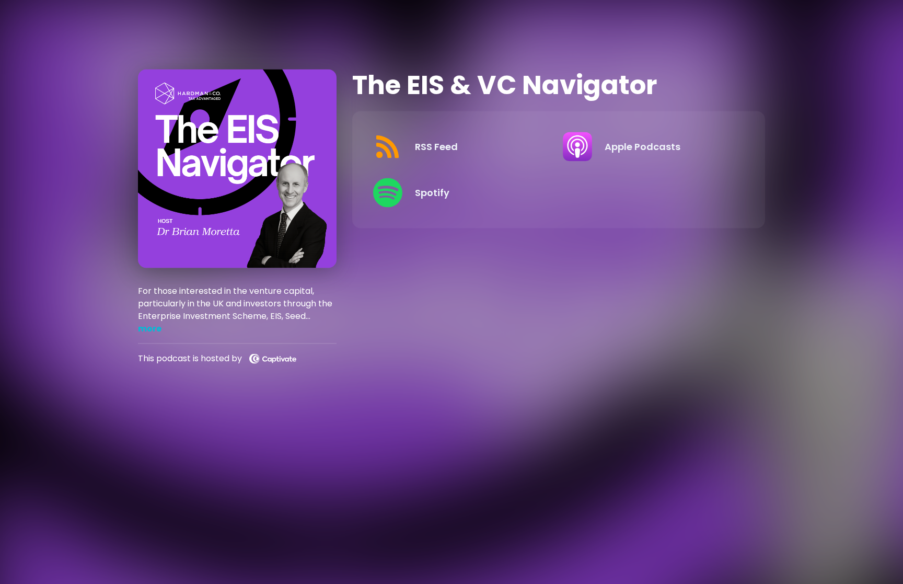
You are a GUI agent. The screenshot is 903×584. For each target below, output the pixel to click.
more (149, 328)
